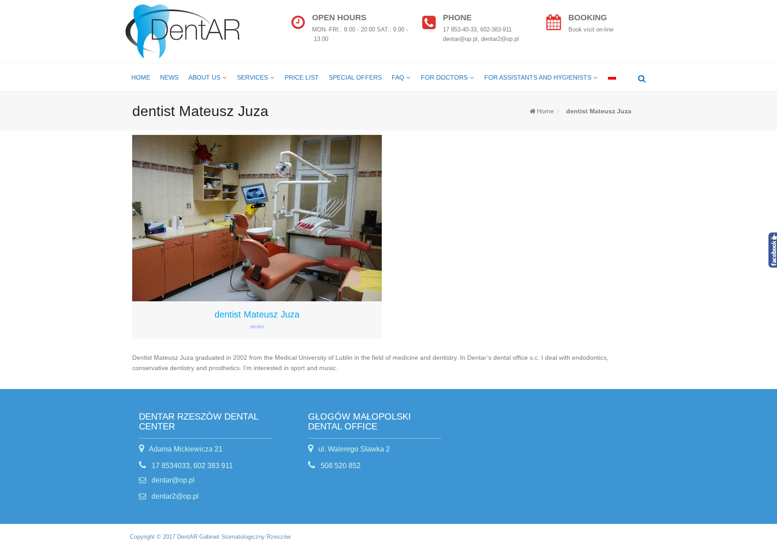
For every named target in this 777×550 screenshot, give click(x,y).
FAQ (398, 77)
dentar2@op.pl (174, 496)
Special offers (355, 77)
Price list (302, 77)
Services (252, 77)
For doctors (444, 77)
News (169, 77)
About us (204, 77)
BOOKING (587, 17)
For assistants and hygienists (537, 77)
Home (140, 77)
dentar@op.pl (172, 480)
